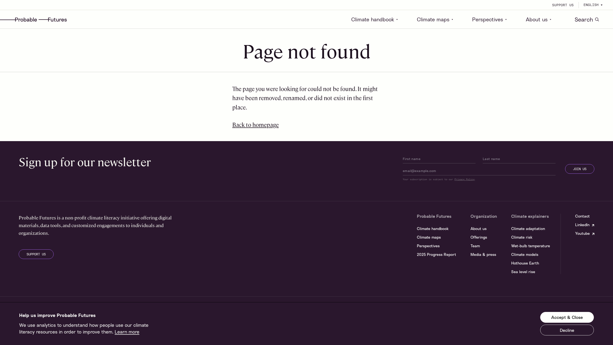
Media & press (483, 254)
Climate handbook (372, 19)
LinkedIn (582, 224)
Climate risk (521, 237)
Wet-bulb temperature (530, 245)
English (591, 5)
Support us (563, 5)
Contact (582, 216)
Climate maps (433, 19)
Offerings (479, 237)
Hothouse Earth (525, 263)
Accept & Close (567, 317)
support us (36, 254)
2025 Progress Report (436, 254)
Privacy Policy (464, 179)
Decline (567, 330)
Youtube (582, 233)
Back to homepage (255, 124)
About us (537, 19)
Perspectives (487, 19)
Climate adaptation (528, 228)
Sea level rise (523, 271)
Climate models (524, 254)
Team (475, 245)
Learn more (127, 331)
